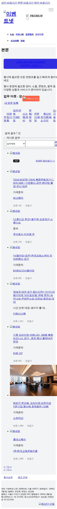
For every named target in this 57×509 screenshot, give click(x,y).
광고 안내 (22, 477)
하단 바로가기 (42, 2)
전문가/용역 (37, 117)
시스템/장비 (25, 117)
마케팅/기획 (9, 117)
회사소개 (8, 477)
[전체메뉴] (51, 9)
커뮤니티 (20, 34)
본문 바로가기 (26, 2)
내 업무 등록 (11, 103)
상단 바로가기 (9, 2)
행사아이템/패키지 (47, 117)
